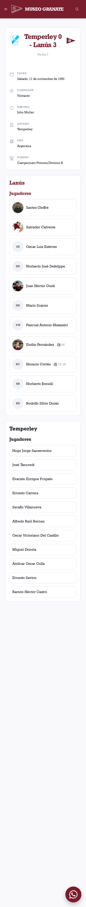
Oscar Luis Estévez (41, 247)
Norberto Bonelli (39, 384)
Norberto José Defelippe (45, 266)
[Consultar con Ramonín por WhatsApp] (73, 894)
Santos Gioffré (37, 207)
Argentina (24, 146)
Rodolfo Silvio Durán (42, 403)
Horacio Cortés (38, 364)
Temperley (25, 129)
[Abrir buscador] (77, 9)
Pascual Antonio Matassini (47, 325)
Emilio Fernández (40, 344)
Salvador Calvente (40, 227)
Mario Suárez (37, 305)
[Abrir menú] (5, 9)
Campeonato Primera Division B (40, 163)
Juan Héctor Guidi (40, 286)
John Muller (25, 112)
